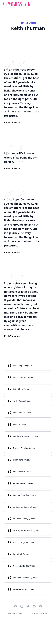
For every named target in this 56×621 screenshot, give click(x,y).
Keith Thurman (12, 122)
